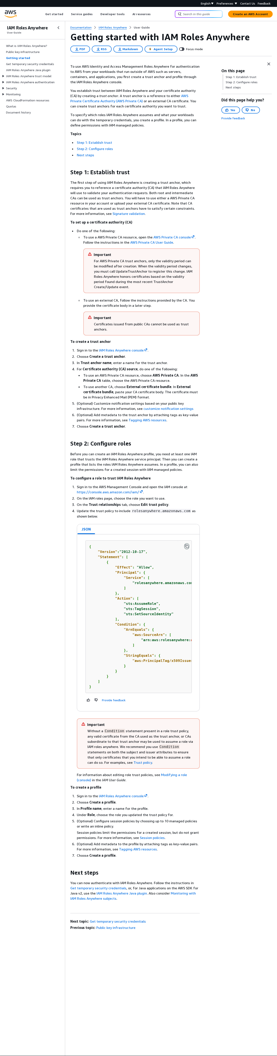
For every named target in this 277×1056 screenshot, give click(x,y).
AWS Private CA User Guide (151, 242)
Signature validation (129, 213)
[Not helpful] (96, 700)
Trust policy (143, 762)
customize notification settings (168, 408)
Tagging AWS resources (147, 420)
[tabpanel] (138, 622)
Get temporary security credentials (98, 888)
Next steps (85, 155)
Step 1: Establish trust (94, 142)
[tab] (86, 529)
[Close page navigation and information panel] (269, 64)
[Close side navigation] (58, 27)
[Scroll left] (42, 14)
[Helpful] (88, 700)
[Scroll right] (154, 14)
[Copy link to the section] (66, 172)
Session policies (152, 838)
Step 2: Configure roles (95, 149)
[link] (142, 27)
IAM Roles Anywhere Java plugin (122, 893)
